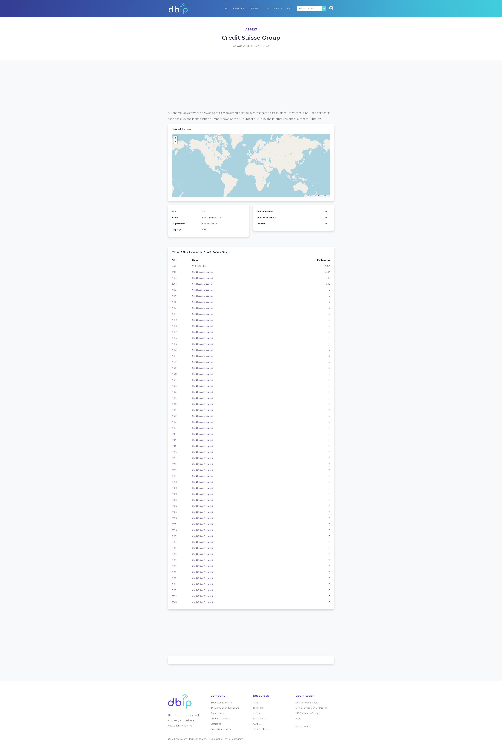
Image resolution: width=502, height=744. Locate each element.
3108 (174, 542)
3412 (174, 272)
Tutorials (258, 707)
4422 (174, 404)
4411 (174, 314)
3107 (174, 548)
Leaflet (306, 196)
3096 (174, 518)
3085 (174, 506)
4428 (174, 374)
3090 (174, 482)
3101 (174, 584)
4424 (174, 398)
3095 (174, 452)
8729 (174, 266)
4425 (174, 392)
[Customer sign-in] (331, 8)
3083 (174, 602)
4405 (174, 344)
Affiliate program (234, 739)
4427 (174, 380)
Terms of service (197, 739)
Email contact (303, 726)
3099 (174, 596)
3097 (174, 524)
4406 (174, 338)
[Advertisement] (246, 91)
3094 (174, 458)
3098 (174, 530)
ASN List (258, 723)
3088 (174, 494)
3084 (174, 512)
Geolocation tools (220, 718)
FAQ (289, 8)
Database (253, 8)
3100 (174, 590)
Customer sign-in (220, 729)
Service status (261, 729)
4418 (174, 428)
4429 (174, 368)
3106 (174, 554)
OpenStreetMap (316, 196)
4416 (174, 350)
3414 (174, 440)
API (226, 8)
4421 (174, 410)
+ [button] (175, 137)
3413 (174, 446)
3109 (174, 536)
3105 (174, 560)
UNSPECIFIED (199, 266)
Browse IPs (259, 718)
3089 (174, 488)
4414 (174, 296)
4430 (174, 362)
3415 (174, 434)
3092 (174, 470)
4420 (174, 416)
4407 (174, 332)
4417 (174, 356)
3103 (174, 572)
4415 (174, 290)
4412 (174, 308)
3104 (174, 566)
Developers (238, 8)
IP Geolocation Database (224, 707)
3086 (174, 500)
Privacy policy (215, 739)
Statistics (278, 8)
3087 (174, 284)
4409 (174, 320)
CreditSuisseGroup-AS (202, 272)
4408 (174, 326)
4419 (174, 422)
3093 (174, 464)
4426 (174, 386)
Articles (257, 713)
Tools (266, 8)
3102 (174, 578)
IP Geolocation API (221, 702)
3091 (174, 476)
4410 (174, 278)
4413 (174, 302)
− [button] (175, 141)
